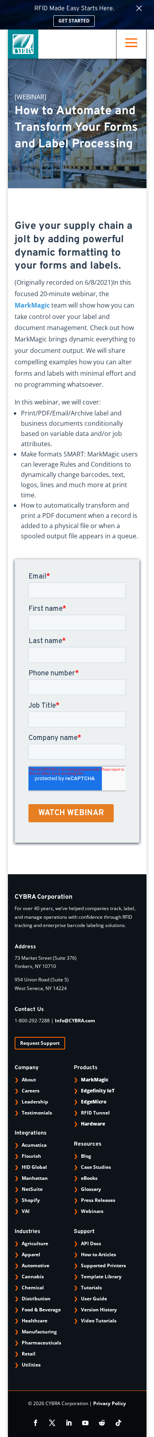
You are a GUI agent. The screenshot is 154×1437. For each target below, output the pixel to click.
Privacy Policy (109, 1403)
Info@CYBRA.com (75, 1020)
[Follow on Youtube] (85, 1423)
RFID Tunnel (95, 1112)
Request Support (40, 1043)
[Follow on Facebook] (35, 1423)
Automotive (35, 1265)
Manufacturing (39, 1331)
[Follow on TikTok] (118, 1423)
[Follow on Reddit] (102, 1423)
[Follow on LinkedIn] (68, 1423)
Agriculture (35, 1243)
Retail (29, 1353)
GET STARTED (74, 20)
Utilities (31, 1364)
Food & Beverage (41, 1309)
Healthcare (34, 1320)
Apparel (31, 1254)
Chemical (33, 1287)
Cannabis (33, 1276)
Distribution (36, 1298)
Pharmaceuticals (41, 1342)
